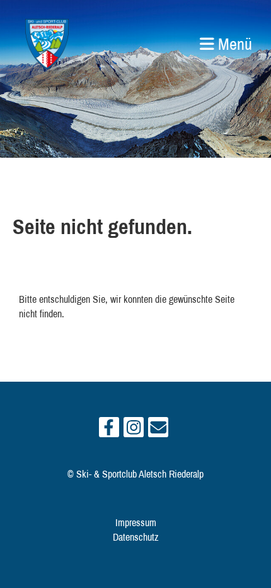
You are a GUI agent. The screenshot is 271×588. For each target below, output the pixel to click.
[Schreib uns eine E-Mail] (158, 430)
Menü (233, 44)
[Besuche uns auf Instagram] (134, 430)
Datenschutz (136, 537)
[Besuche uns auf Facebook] (109, 430)
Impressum (135, 522)
